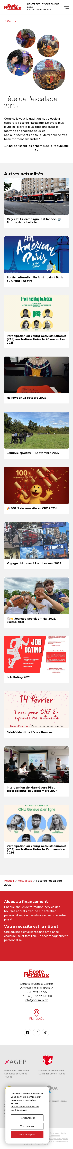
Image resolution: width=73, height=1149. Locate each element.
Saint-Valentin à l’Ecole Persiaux (30, 732)
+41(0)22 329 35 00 (39, 996)
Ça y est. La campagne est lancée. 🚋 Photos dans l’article (34, 221)
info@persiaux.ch (36, 1000)
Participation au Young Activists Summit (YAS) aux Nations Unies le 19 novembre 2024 (36, 849)
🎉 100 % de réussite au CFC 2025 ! (32, 508)
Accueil (9, 880)
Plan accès (36, 1018)
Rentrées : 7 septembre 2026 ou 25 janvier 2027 (43, 7)
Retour (11, 21)
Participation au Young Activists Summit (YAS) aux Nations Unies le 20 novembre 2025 (36, 339)
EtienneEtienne (42, 1144)
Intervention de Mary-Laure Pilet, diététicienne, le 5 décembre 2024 (32, 789)
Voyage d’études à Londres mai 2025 (34, 563)
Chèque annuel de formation (23, 907)
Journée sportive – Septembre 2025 (33, 453)
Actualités (25, 880)
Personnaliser (27, 1118)
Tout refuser (27, 1126)
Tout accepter (27, 1134)
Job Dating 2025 (18, 677)
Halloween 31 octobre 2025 (26, 397)
